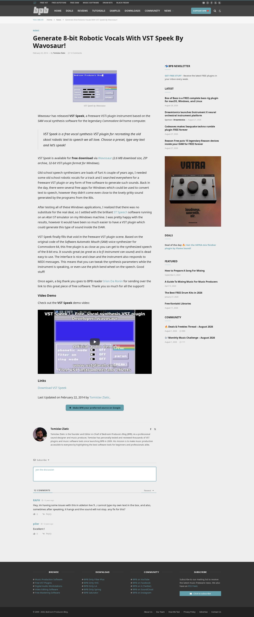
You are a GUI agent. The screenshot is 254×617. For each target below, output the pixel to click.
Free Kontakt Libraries (178, 303)
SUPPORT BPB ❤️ (201, 11)
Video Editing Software (46, 589)
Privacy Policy (189, 612)
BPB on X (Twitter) (142, 585)
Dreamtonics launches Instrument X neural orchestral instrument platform (190, 114)
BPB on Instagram (142, 592)
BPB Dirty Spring (92, 589)
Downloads (132, 10)
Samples (115, 10)
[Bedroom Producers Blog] (41, 10)
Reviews (83, 10)
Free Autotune (59, 2)
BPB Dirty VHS (91, 582)
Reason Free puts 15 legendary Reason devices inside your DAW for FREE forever (192, 142)
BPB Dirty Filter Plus (94, 579)
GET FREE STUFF (173, 75)
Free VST (44, 2)
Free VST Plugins (43, 582)
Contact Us (216, 612)
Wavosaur (105, 158)
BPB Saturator (91, 592)
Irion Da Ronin (113, 281)
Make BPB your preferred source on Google (97, 407)
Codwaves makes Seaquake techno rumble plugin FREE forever (190, 128)
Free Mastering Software (47, 592)
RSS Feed (192, 585)
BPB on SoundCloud (143, 589)
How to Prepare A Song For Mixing (185, 270)
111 (183, 342)
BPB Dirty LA (90, 585)
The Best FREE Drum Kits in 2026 (183, 292)
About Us (148, 612)
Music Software (91, 2)
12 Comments (76, 53)
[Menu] (34, 3)
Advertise (203, 612)
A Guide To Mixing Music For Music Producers (191, 281)
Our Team (160, 612)
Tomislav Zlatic (59, 53)
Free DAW (74, 2)
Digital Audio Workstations (48, 585)
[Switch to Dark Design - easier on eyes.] (219, 11)
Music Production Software (48, 579)
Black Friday (122, 2)
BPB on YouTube (141, 579)
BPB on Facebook (142, 582)
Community (152, 10)
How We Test (174, 612)
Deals (69, 10)
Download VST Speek (52, 388)
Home (57, 10)
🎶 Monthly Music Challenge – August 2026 (190, 337)
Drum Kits (108, 2)
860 (183, 331)
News (167, 10)
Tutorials (98, 10)
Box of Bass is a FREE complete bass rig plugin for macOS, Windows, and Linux (191, 100)
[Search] (215, 11)
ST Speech (120, 212)
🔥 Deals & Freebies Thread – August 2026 (189, 326)
